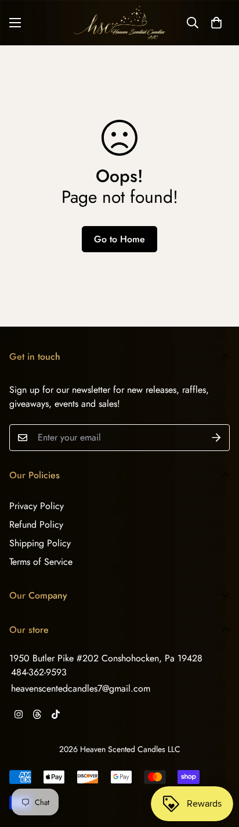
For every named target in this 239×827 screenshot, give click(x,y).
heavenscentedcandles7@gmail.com (80, 688)
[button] (216, 22)
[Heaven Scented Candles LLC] (119, 22)
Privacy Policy (36, 506)
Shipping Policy (40, 543)
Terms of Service (41, 561)
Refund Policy (36, 524)
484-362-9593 (39, 672)
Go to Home (119, 239)
